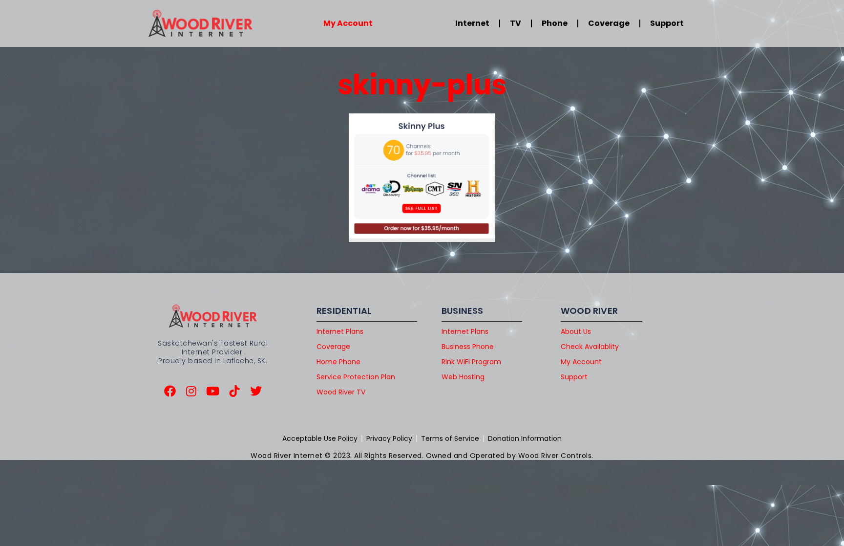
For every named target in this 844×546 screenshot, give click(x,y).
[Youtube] (213, 391)
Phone (555, 23)
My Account (348, 23)
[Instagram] (191, 391)
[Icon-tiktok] (234, 391)
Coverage (609, 23)
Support (667, 23)
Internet (472, 23)
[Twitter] (256, 391)
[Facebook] (170, 391)
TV (515, 23)
